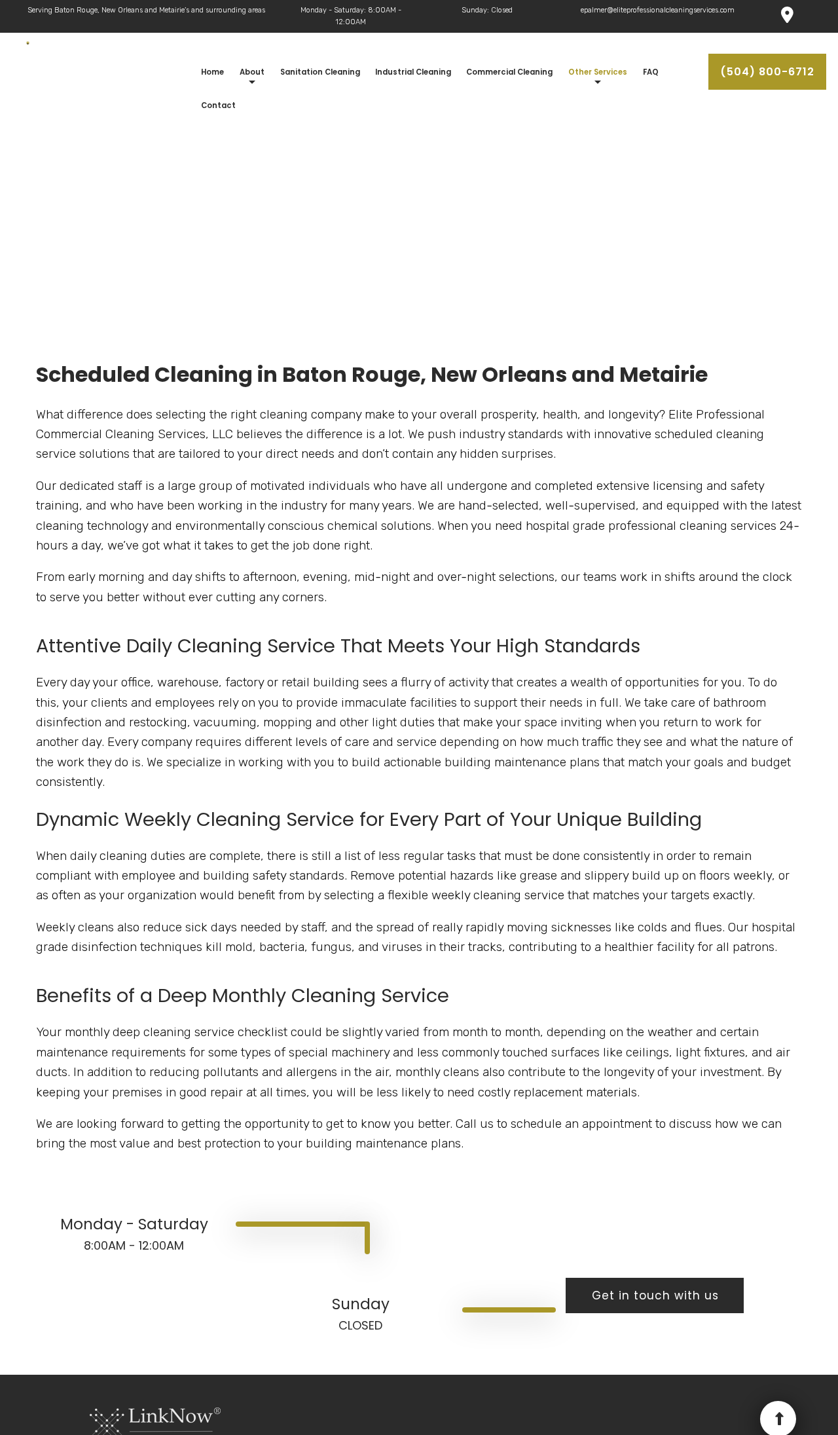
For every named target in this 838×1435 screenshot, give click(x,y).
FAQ (651, 72)
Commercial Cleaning (509, 72)
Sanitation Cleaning (320, 72)
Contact (218, 105)
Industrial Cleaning (413, 72)
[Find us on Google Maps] (787, 17)
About (252, 72)
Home (212, 72)
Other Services (597, 72)
